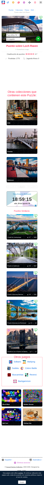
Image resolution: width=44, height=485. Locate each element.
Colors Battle (31, 368)
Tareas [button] (13, 2)
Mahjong (31, 362)
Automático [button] (37, 460)
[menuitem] (8, 2)
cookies (20, 473)
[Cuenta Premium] (24, 2)
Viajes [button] (18, 2)
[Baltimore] (22, 167)
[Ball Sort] (11, 414)
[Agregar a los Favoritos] (40, 18)
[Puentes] (22, 138)
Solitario (17, 362)
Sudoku (15, 368)
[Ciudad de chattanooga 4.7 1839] (22, 224)
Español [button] (8, 460)
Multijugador (8, 2)
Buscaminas (17, 375)
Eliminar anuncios (23, 463)
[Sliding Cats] (32, 414)
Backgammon (24, 381)
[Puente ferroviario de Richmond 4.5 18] (22, 310)
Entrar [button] (35, 2)
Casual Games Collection (14, 467)
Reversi (33, 375)
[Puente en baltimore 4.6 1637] (22, 253)
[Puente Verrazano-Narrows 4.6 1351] (22, 281)
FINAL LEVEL (21, 470)
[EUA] (22, 110)
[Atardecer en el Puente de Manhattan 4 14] (22, 338)
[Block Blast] (11, 395)
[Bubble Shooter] (32, 395)
